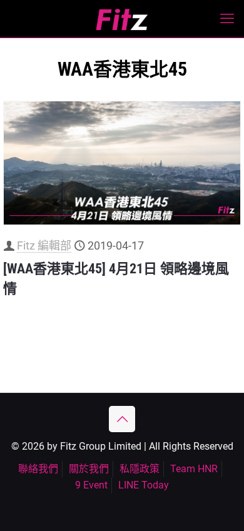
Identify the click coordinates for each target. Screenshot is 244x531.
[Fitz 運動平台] (122, 18)
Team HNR (194, 469)
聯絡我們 (38, 469)
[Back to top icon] (122, 419)
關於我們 (89, 469)
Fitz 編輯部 (44, 245)
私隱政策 (139, 469)
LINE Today (143, 485)
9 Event (91, 485)
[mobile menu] (227, 18)
